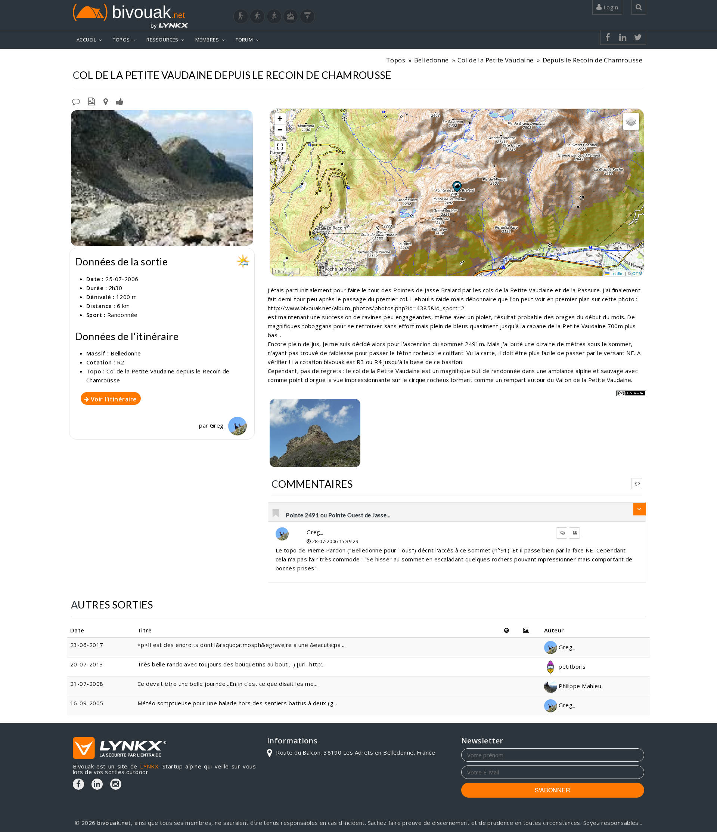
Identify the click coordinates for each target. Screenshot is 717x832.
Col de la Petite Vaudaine (495, 60)
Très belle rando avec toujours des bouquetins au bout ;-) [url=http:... (231, 664)
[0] (276, 513)
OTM (637, 273)
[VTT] (290, 16)
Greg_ (219, 425)
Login (610, 7)
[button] (457, 186)
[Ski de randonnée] (274, 16)
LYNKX (149, 766)
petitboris (571, 666)
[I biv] (77, 117)
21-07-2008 (86, 683)
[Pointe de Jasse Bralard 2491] (315, 433)
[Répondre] (636, 483)
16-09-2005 (86, 703)
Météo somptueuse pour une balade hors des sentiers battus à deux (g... (237, 703)
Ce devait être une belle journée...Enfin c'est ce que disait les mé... (227, 683)
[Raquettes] (257, 16)
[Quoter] (574, 533)
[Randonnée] (240, 16)
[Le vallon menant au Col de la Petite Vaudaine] (162, 178)
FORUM (244, 39)
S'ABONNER (552, 790)
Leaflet (616, 273)
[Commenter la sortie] (76, 100)
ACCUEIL (86, 39)
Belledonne (431, 60)
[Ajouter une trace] (105, 100)
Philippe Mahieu (579, 686)
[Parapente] (307, 16)
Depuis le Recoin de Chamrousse (593, 60)
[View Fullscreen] (280, 146)
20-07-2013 (86, 664)
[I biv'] (119, 100)
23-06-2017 (86, 644)
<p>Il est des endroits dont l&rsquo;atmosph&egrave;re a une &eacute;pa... (241, 644)
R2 (120, 362)
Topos (395, 60)
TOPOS (121, 39)
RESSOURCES (162, 39)
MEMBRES (207, 39)
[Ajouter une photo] (91, 100)
